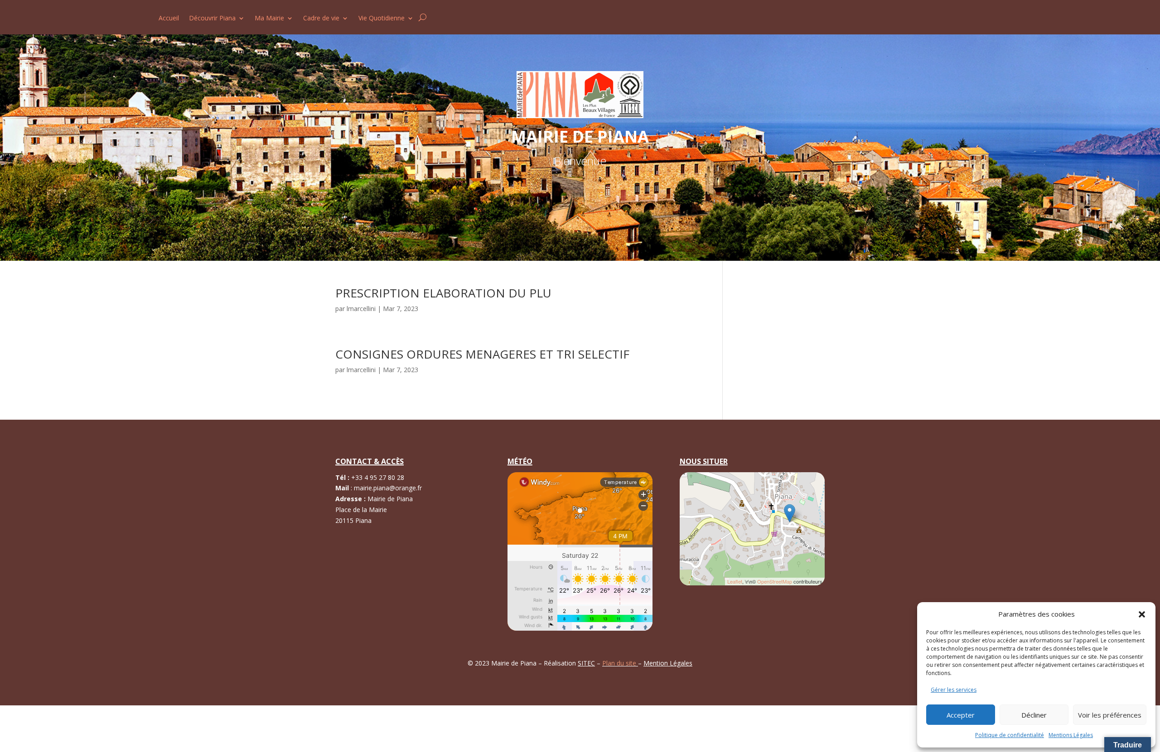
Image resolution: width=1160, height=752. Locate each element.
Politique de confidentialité (1009, 735)
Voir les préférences (1109, 714)
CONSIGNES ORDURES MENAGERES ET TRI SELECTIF (482, 354)
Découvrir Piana (212, 18)
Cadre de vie (321, 18)
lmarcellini (361, 308)
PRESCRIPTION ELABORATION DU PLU (443, 293)
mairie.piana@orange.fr (388, 488)
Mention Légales (667, 663)
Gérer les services (953, 690)
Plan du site (620, 663)
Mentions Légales (1071, 735)
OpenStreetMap (774, 581)
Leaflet (734, 581)
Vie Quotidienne (381, 18)
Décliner (1034, 714)
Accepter (961, 714)
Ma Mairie (269, 18)
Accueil (169, 18)
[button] (1141, 614)
